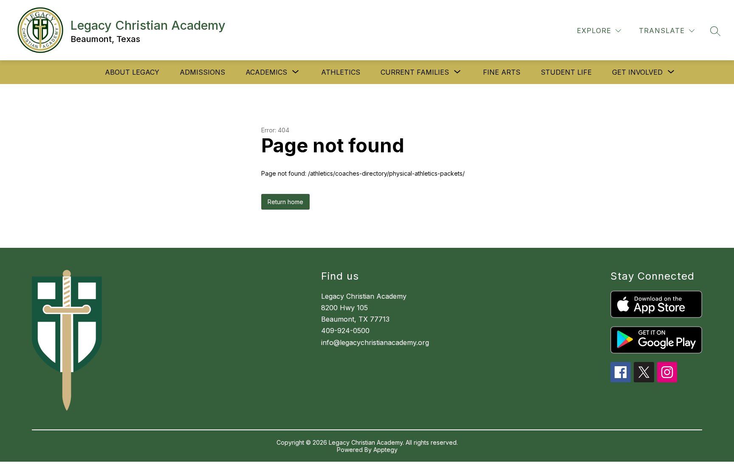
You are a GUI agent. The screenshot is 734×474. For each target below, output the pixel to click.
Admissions (202, 72)
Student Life (566, 72)
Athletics (340, 72)
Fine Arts (501, 72)
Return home (285, 201)
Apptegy (385, 449)
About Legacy (132, 72)
